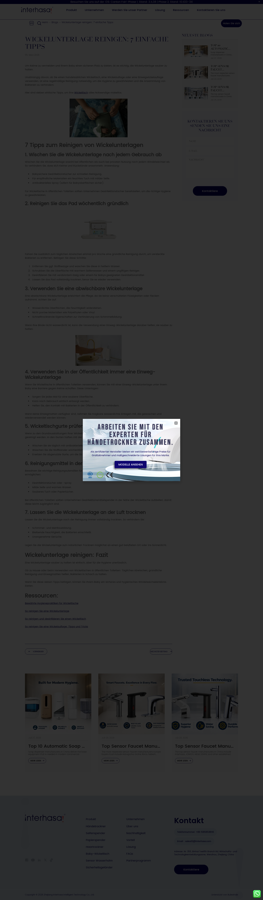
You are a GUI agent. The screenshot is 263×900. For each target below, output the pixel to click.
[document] (131, 450)
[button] (176, 423)
